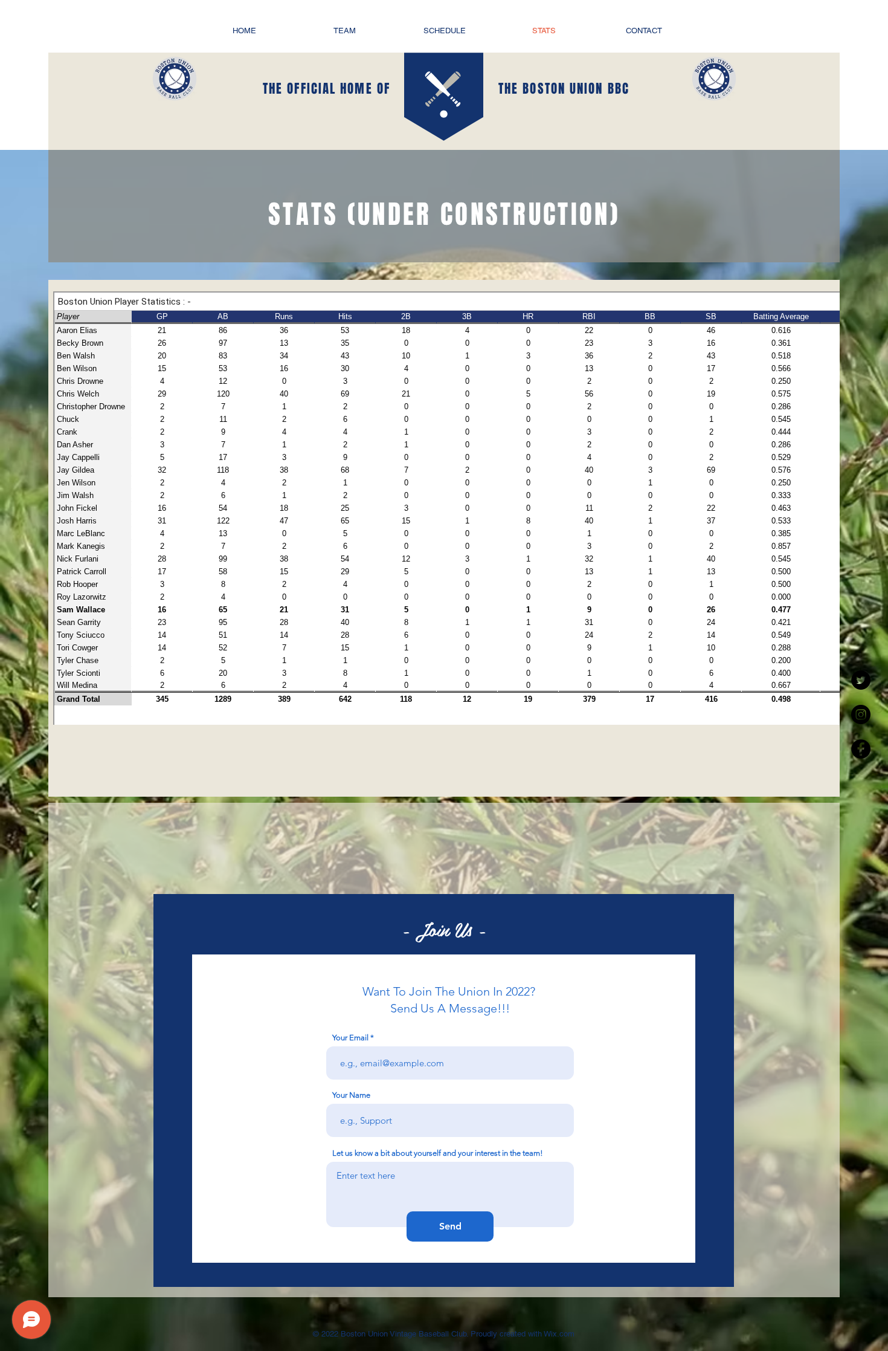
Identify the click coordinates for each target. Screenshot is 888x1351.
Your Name (351, 1095)
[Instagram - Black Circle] (860, 714)
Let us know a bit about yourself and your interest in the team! (437, 1153)
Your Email (350, 1038)
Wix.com (558, 1333)
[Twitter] (860, 680)
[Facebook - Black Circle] (860, 749)
